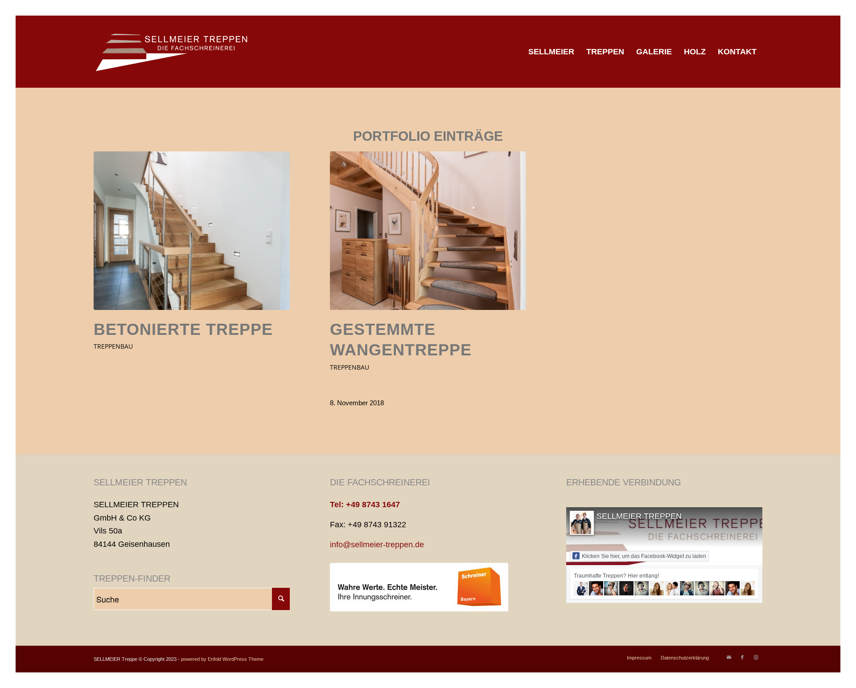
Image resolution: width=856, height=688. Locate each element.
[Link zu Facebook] (742, 657)
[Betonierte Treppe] (192, 230)
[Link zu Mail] (729, 657)
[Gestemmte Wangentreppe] (428, 230)
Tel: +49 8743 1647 (365, 504)
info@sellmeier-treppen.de (377, 544)
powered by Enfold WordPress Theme (222, 659)
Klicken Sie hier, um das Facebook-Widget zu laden (644, 556)
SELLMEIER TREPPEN (639, 516)
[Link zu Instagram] (755, 657)
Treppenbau (113, 346)
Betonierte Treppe (183, 329)
